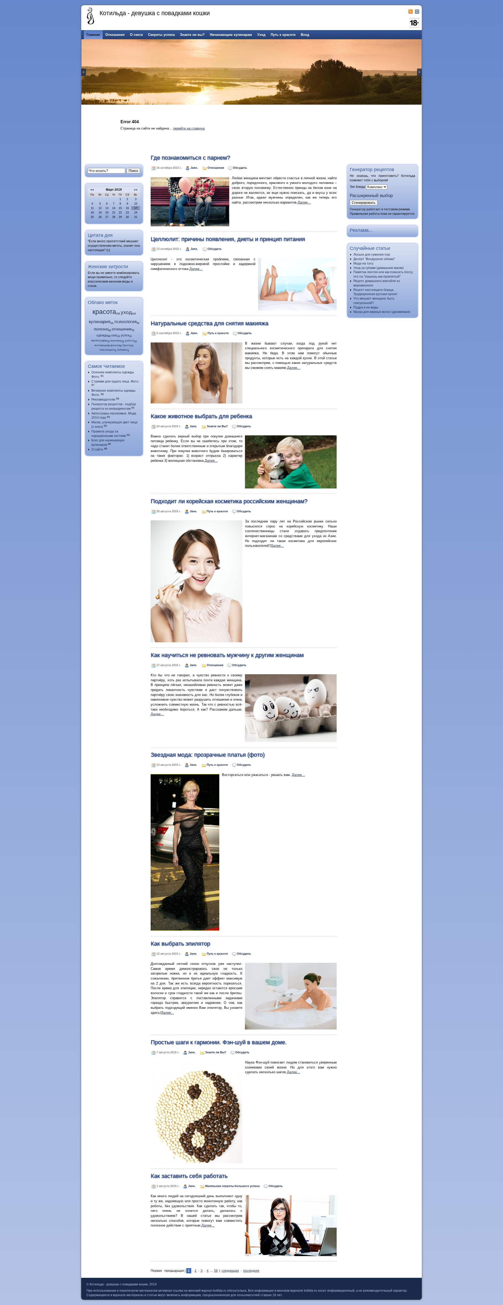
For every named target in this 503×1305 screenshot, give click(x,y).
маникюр (116, 340)
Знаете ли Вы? (217, 426)
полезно (101, 329)
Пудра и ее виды (365, 307)
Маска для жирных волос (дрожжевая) (381, 312)
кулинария (99, 321)
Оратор (127, 345)
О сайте (97, 449)
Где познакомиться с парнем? (190, 157)
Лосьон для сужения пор (371, 254)
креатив (115, 345)
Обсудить (240, 167)
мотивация (101, 345)
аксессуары (99, 340)
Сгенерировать (363, 203)
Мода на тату (363, 263)
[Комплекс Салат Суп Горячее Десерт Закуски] (376, 186)
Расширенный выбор (371, 195)
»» (136, 190)
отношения (122, 329)
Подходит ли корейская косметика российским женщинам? (229, 501)
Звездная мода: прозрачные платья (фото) (208, 754)
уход (126, 312)
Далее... (304, 202)
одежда (102, 335)
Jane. (194, 167)
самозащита (107, 349)
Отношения (215, 167)
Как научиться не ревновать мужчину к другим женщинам (227, 655)
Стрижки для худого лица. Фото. (115, 381)
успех (125, 335)
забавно (122, 349)
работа (129, 340)
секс (114, 335)
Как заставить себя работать (189, 1176)
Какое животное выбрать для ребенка (201, 416)
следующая (230, 1271)
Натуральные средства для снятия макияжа (209, 323)
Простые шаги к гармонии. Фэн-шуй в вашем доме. (219, 1042)
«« (92, 190)
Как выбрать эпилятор (180, 943)
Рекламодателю (103, 399)
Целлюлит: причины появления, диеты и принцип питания (228, 239)
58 (216, 1271)
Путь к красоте (218, 333)
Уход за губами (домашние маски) (378, 268)
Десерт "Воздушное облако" (374, 259)
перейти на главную (189, 128)
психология (125, 321)
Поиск (133, 171)
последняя (251, 1271)
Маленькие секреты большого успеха (232, 1186)
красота (104, 311)
